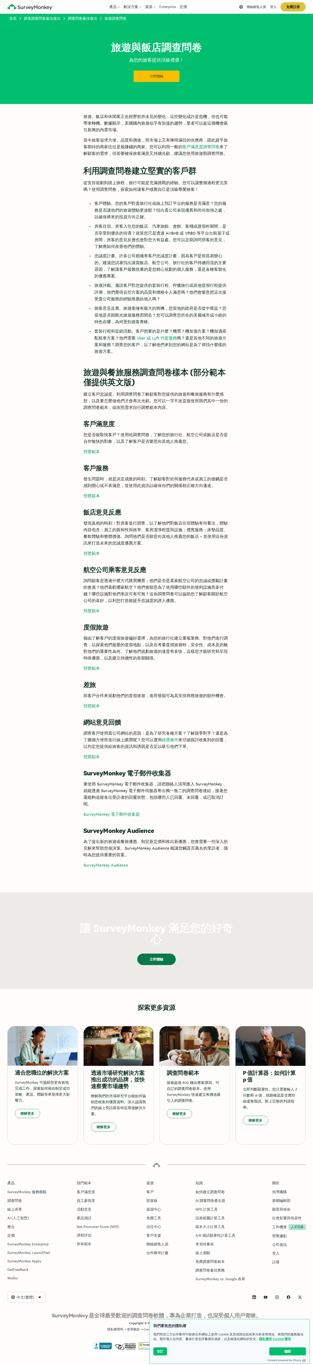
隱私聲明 (265, 1339)
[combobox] (26, 1297)
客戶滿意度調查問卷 (201, 146)
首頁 (12, 18)
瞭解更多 (27, 1113)
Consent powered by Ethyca (284, 1360)
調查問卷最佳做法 (82, 18)
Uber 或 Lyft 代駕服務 (157, 338)
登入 (273, 7)
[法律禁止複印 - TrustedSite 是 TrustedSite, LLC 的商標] (147, 1348)
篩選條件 (170, 739)
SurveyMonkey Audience (105, 865)
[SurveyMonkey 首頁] (30, 7)
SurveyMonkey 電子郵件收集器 (111, 814)
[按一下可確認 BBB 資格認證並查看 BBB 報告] (102, 1348)
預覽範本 (91, 451)
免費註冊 (293, 7)
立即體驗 (156, 76)
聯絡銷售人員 (256, 7)
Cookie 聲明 (282, 1339)
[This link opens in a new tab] (254, 1297)
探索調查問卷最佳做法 (42, 18)
